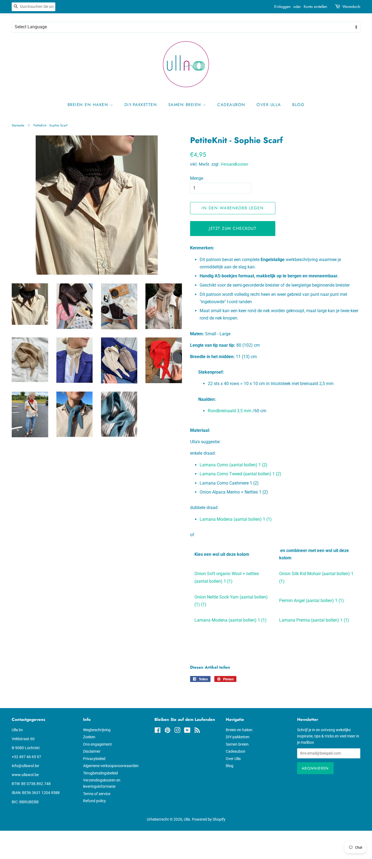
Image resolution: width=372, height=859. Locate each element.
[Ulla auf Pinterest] (167, 731)
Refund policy (94, 801)
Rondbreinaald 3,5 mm (229, 410)
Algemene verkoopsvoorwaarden (111, 766)
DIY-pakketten (140, 105)
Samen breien (185, 105)
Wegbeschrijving (97, 730)
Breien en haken (89, 105)
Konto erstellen (315, 6)
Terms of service (96, 794)
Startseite (18, 125)
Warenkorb (351, 6)
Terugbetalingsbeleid (100, 773)
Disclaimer (91, 751)
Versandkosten (234, 164)
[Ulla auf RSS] (197, 731)
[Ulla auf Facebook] (157, 731)
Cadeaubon (231, 105)
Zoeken (89, 737)
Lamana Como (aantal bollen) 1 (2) (233, 464)
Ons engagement (97, 744)
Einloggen (282, 6)
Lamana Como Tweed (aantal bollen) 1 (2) (240, 473)
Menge (196, 178)
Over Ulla (269, 105)
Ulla (187, 819)
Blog (298, 105)
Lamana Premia (314, 620)
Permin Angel (311, 600)
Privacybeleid (94, 758)
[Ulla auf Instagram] (177, 731)
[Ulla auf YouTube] (187, 731)
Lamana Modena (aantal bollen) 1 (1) (236, 519)
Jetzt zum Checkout (232, 228)
